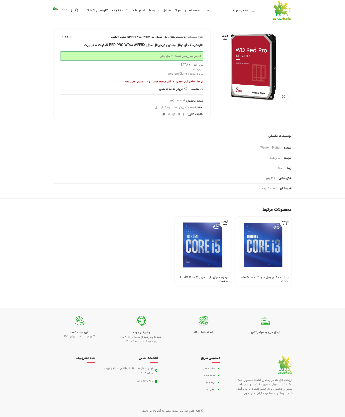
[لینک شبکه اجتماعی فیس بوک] (184, 114)
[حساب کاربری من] (76, 10)
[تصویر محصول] (263, 245)
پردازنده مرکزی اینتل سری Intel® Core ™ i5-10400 (204, 279)
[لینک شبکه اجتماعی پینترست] (173, 114)
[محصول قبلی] (70, 37)
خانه (201, 37)
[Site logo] (282, 10)
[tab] (279, 134)
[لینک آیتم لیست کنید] (193, 368)
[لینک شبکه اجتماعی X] (179, 114)
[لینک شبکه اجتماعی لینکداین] (169, 114)
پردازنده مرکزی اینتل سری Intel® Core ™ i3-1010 (264, 279)
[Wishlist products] (64, 10)
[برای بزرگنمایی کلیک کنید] (283, 96)
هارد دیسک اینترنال (166, 107)
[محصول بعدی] (62, 37)
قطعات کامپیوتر (187, 107)
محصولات (192, 37)
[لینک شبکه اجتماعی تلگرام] (164, 114)
